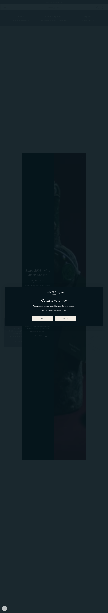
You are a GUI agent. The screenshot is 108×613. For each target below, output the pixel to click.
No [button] (42, 318)
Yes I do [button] (65, 318)
